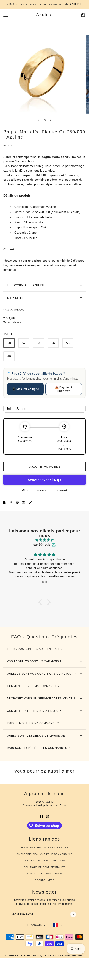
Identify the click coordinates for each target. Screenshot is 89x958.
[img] (44, 540)
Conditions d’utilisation (44, 873)
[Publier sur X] (11, 502)
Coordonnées (44, 880)
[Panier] (83, 14)
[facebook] (41, 816)
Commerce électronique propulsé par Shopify (44, 955)
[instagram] (47, 816)
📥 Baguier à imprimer (63, 389)
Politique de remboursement (44, 860)
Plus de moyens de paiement (44, 490)
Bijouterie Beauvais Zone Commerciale (45, 854)
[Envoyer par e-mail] (23, 502)
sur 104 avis (41, 544)
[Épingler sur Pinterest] (17, 502)
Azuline (8, 145)
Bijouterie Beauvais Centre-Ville (44, 847)
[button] (30, 502)
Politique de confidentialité (44, 867)
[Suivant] (50, 119)
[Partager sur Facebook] (5, 502)
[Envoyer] (73, 914)
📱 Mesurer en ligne (25, 389)
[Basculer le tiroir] (5, 15)
